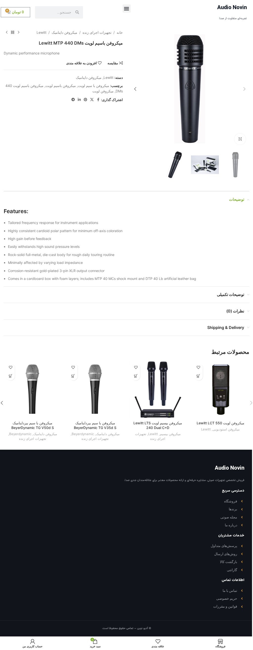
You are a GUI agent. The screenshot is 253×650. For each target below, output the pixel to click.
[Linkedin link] (79, 99)
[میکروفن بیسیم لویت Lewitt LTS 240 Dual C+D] (158, 389)
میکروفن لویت (103, 91)
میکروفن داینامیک (64, 32)
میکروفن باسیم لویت (60, 86)
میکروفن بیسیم (170, 434)
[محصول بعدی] (7, 32)
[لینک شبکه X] (92, 99)
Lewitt (41, 32)
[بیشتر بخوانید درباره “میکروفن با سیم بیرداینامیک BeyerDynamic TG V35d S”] (73, 376)
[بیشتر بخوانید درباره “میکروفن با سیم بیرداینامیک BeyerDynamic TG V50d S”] (10, 376)
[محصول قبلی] (18, 32)
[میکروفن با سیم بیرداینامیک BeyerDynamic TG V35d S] (95, 389)
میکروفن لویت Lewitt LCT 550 (220, 423)
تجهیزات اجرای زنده (97, 32)
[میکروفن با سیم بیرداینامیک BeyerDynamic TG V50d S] (33, 389)
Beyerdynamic (83, 434)
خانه (120, 32)
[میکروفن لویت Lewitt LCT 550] (221, 389)
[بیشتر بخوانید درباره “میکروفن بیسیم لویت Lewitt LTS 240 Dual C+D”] (135, 376)
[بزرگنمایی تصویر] (240, 139)
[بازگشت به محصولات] (13, 32)
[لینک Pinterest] (85, 99)
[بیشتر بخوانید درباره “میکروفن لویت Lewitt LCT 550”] (198, 376)
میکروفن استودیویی (226, 429)
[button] (127, 8)
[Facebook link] (98, 99)
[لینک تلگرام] (73, 99)
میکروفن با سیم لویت (93, 86)
